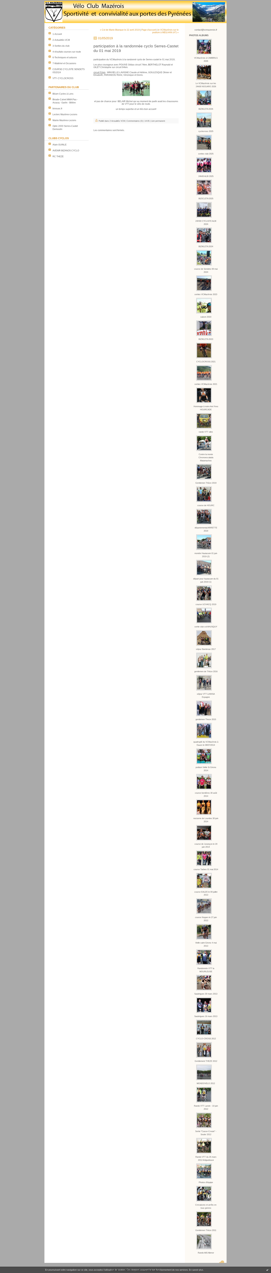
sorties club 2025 (205, 154)
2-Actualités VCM (61, 40)
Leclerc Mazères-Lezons (65, 114)
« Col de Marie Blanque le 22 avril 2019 (120, 30)
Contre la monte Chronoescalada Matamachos (206, 457)
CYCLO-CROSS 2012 (206, 1038)
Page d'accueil (148, 30)
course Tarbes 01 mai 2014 (206, 869)
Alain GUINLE (60, 144)
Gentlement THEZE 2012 (206, 1061)
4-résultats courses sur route (67, 51)
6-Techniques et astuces (65, 57)
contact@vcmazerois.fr (205, 30)
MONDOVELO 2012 (206, 1083)
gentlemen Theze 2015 (206, 719)
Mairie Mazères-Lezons (64, 120)
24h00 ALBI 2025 (205, 176)
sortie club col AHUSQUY (205, 627)
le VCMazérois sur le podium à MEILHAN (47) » (165, 31)
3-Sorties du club (61, 46)
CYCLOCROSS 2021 (206, 362)
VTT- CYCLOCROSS (63, 78)
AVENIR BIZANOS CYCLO (66, 150)
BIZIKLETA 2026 (206, 109)
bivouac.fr (57, 108)
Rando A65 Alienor (206, 1253)
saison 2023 (205, 317)
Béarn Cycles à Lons (63, 94)
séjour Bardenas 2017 (206, 649)
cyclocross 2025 (205, 131)
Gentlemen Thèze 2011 (205, 1230)
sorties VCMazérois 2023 (205, 294)
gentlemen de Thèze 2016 (206, 671)
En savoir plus (196, 1270)
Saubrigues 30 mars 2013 (205, 994)
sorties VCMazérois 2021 (205, 384)
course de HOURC (205, 505)
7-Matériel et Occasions (64, 63)
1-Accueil (57, 34)
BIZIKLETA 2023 (206, 339)
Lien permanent (158, 121)
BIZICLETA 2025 (206, 198)
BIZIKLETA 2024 (206, 246)
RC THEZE (58, 156)
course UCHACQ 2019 (206, 604)
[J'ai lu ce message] (267, 1269)
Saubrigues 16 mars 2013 (205, 1016)
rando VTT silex (206, 432)
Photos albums (199, 35)
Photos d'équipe (206, 1182)
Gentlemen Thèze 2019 (205, 483)
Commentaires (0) (135, 121)
